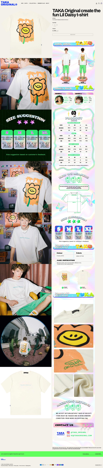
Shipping (58, 19)
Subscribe (98, 453)
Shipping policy (28, 465)
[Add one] (57, 25)
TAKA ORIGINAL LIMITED (8, 464)
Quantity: (54, 22)
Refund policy (10, 465)
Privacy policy (16, 465)
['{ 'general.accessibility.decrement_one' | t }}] (53, 25)
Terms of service (22, 465)
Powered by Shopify (4, 465)
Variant (53, 28)
